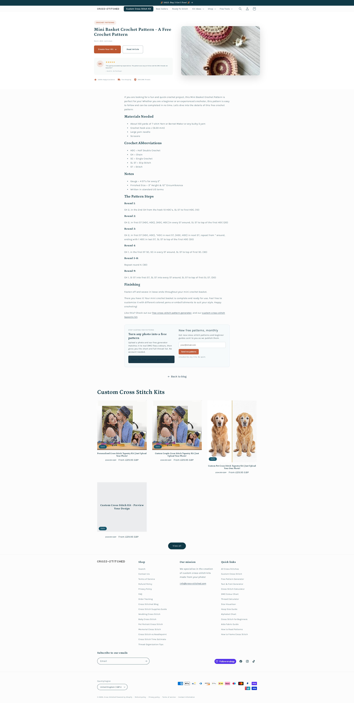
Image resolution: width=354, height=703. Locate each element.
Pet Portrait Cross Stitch (150, 624)
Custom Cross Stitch (231, 574)
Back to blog (179, 376)
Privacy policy (154, 697)
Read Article (133, 49)
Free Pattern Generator (232, 579)
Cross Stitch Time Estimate (152, 639)
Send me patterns (188, 352)
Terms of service (169, 697)
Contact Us (144, 574)
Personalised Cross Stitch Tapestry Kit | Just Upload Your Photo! (122, 454)
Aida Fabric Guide (230, 624)
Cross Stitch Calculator (233, 589)
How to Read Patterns (232, 629)
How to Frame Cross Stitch (234, 634)
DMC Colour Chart (230, 594)
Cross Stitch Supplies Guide (152, 609)
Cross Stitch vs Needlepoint (152, 634)
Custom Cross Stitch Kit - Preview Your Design (122, 507)
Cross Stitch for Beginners (234, 619)
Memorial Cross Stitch (149, 629)
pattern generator (182, 313)
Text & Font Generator (232, 584)
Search (141, 569)
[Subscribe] (146, 661)
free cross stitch (162, 313)
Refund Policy (145, 584)
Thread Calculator (230, 599)
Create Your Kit (105, 49)
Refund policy (140, 697)
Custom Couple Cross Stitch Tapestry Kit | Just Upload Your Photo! (177, 454)
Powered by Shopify (124, 697)
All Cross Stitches (230, 569)
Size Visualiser (228, 604)
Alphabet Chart (228, 614)
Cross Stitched (110, 697)
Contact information (186, 697)
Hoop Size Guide (229, 609)
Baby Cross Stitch (147, 619)
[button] (198, 8)
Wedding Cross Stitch (149, 614)
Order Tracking (145, 599)
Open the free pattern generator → (151, 359)
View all (177, 546)
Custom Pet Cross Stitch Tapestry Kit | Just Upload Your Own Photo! (232, 467)
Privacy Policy (145, 589)
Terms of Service (146, 579)
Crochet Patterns (105, 22)
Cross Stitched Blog (148, 604)
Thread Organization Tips (150, 644)
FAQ (140, 594)
